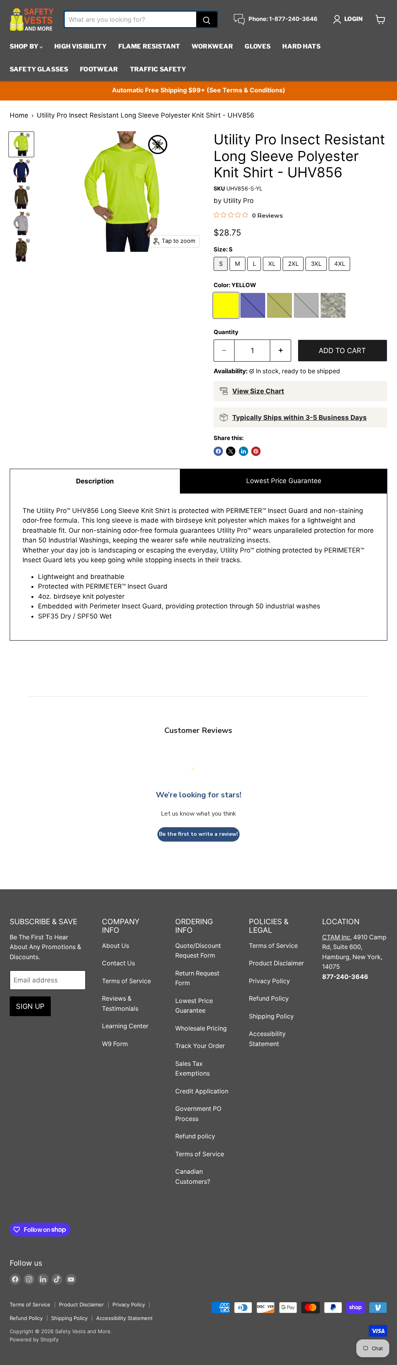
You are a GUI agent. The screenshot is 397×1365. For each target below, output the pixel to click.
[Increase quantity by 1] (280, 351)
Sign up (30, 1006)
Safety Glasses (39, 69)
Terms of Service (126, 981)
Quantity (226, 332)
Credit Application (201, 1091)
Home (19, 115)
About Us (115, 945)
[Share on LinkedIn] (243, 451)
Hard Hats (301, 46)
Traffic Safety (158, 69)
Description (95, 481)
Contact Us (118, 963)
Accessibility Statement (124, 1318)
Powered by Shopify (34, 1339)
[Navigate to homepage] (32, 19)
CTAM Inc (336, 937)
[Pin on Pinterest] (256, 451)
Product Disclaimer (276, 963)
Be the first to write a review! (198, 834)
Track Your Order (200, 1046)
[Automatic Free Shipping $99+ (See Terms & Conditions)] (198, 91)
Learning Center (125, 1026)
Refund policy (195, 1136)
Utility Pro (238, 200)
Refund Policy (269, 998)
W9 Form (115, 1044)
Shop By (25, 46)
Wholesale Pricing (201, 1028)
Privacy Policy (269, 981)
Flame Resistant (149, 46)
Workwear (212, 46)
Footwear (99, 69)
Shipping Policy (271, 1016)
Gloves (258, 46)
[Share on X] (230, 451)
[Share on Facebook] (218, 451)
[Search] (206, 19)
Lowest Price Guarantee (283, 481)
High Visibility (80, 46)
